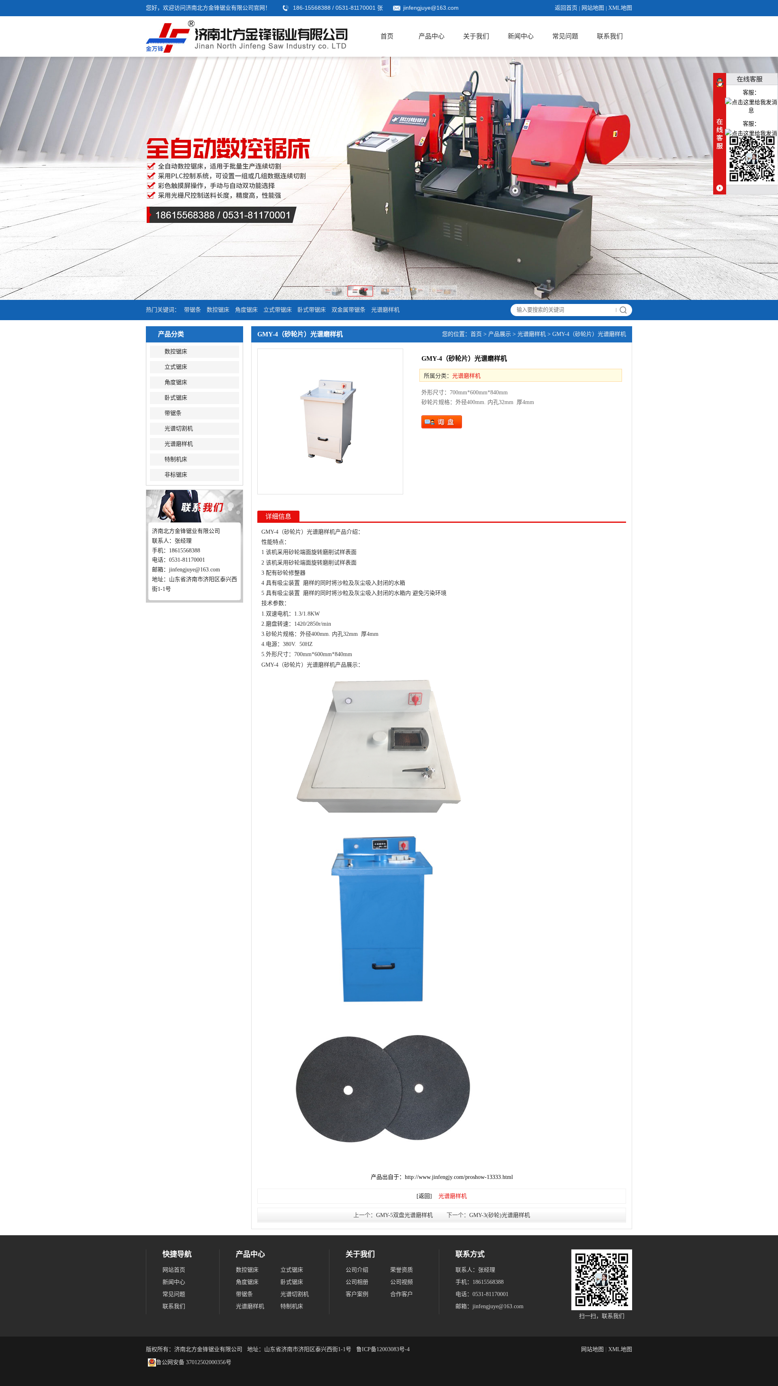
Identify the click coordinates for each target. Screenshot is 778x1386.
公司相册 (357, 1282)
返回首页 (566, 8)
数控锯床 (218, 310)
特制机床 (176, 459)
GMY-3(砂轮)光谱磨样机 (499, 1215)
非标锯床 (176, 475)
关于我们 (476, 36)
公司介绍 (357, 1270)
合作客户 (401, 1294)
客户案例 (357, 1294)
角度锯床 (246, 310)
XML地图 (620, 8)
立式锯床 (176, 367)
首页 (386, 36)
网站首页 (173, 1270)
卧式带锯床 (311, 310)
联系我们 (610, 36)
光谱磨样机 (385, 310)
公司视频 (401, 1282)
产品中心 (432, 36)
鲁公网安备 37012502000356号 (193, 1362)
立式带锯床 (277, 310)
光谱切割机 (179, 429)
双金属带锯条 (348, 310)
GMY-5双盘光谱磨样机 (404, 1215)
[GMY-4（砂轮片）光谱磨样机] (330, 421)
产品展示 (499, 334)
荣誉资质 (401, 1270)
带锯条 (192, 310)
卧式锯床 (176, 398)
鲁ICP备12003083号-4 (383, 1349)
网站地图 (592, 8)
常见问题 (565, 36)
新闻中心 (521, 36)
